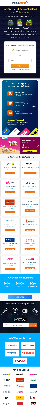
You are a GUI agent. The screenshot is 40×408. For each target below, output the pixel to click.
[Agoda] (20, 146)
